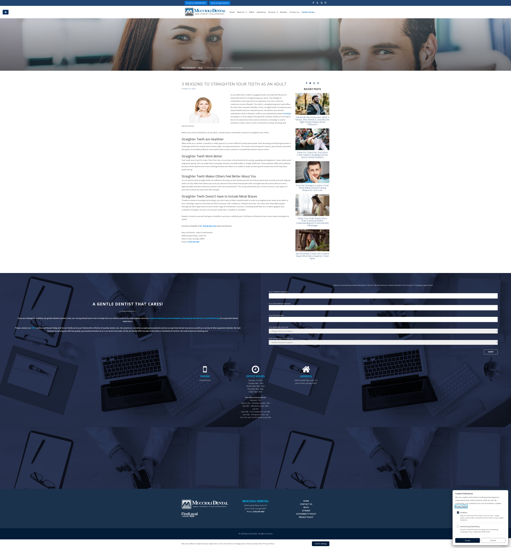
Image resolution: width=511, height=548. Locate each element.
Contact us (294, 12)
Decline (493, 540)
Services (271, 12)
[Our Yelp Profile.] (321, 3)
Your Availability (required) (278, 327)
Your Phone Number (276, 315)
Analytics (463, 512)
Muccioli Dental (188, 67)
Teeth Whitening (212, 318)
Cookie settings (320, 543)
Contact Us (306, 504)
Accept (467, 540)
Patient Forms (308, 12)
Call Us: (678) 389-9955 (197, 3)
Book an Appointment (219, 3)
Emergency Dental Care (193, 318)
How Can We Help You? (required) (281, 338)
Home (232, 12)
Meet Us (240, 12)
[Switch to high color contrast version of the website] (6, 12)
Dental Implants (174, 318)
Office (251, 12)
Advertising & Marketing (469, 526)
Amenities (261, 12)
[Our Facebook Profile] (313, 3)
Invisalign (287, 113)
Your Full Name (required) (278, 292)
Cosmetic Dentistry (157, 318)
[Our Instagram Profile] (325, 3)
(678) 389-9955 (193, 242)
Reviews (283, 12)
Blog (200, 67)
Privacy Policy (306, 517)
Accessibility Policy (306, 514)
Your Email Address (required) (279, 304)
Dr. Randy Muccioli (208, 226)
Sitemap (306, 510)
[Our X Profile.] (317, 3)
